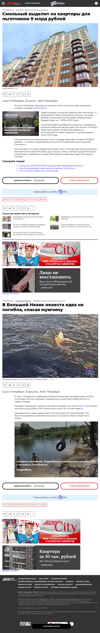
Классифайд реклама (83, 584)
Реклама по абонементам (45, 584)
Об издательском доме (27, 579)
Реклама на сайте (25, 584)
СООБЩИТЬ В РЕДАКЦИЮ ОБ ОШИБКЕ (64, 587)
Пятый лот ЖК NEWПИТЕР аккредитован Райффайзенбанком (51, 166)
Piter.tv (82, 406)
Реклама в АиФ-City (65, 584)
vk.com (51, 379)
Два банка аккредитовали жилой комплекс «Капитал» (47, 168)
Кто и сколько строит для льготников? (39, 171)
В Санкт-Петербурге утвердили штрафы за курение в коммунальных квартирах (29, 226)
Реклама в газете (82, 581)
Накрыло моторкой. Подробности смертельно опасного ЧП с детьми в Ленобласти (56, 463)
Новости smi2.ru (10, 293)
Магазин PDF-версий (59, 579)
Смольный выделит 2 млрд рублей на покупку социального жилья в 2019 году (76, 226)
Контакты (69, 581)
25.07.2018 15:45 (8, 10)
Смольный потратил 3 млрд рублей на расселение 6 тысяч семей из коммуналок (29, 233)
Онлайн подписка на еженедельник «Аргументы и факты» (40, 581)
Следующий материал (51, 626)
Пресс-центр (43, 579)
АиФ (16, 88)
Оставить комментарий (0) (79, 180)
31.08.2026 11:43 (7, 301)
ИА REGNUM (40, 108)
